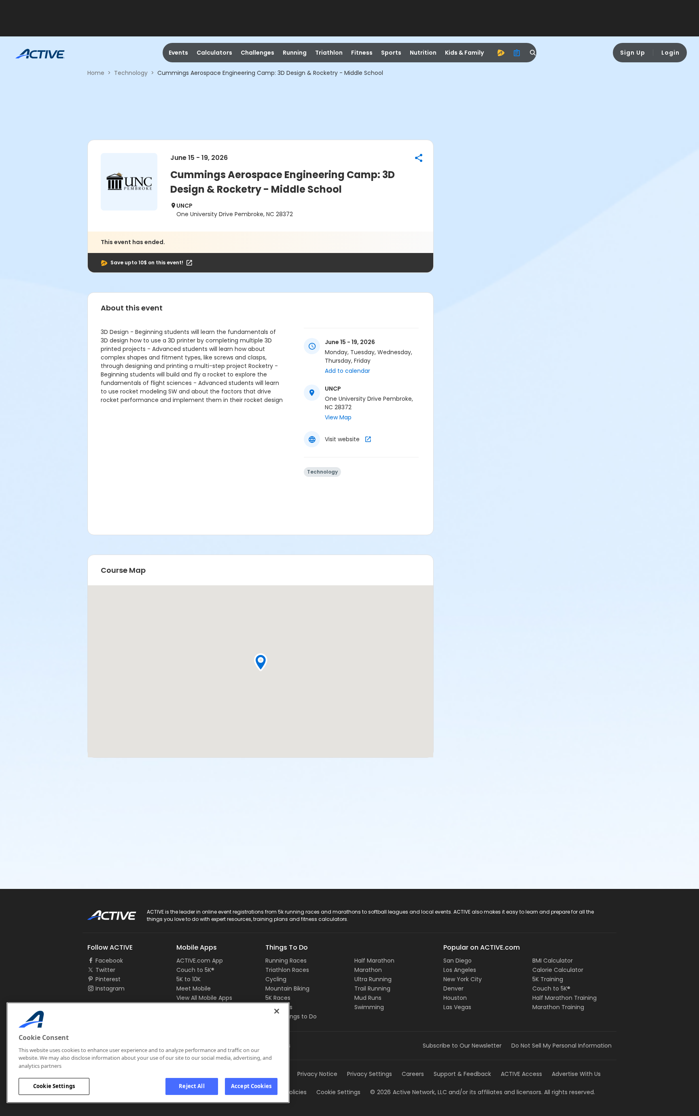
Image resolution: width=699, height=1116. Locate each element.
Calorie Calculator (557, 970)
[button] (419, 158)
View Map (338, 417)
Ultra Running (373, 979)
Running (295, 53)
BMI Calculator (552, 961)
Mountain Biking (287, 988)
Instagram (110, 988)
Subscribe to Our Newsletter (462, 1046)
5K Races (277, 998)
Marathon (368, 970)
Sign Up (632, 53)
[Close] (277, 1011)
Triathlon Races (287, 970)
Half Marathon (374, 961)
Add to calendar (347, 371)
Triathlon (329, 53)
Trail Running (372, 988)
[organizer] (517, 52)
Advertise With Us (576, 1074)
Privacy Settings (369, 1074)
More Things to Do (291, 1016)
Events (178, 53)
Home (95, 73)
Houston (455, 998)
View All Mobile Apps (204, 998)
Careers (413, 1074)
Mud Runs (367, 998)
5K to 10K (188, 979)
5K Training (547, 979)
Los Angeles (459, 970)
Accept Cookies (251, 1086)
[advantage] (501, 52)
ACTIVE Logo (104, 912)
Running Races (286, 961)
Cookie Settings (54, 1086)
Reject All (191, 1086)
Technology (131, 73)
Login (670, 53)
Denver (453, 988)
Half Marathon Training (564, 998)
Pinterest (108, 979)
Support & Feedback (462, 1074)
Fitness (362, 53)
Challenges (257, 53)
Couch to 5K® (195, 970)
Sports (391, 53)
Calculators (214, 53)
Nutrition (423, 53)
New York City (462, 979)
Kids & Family (464, 53)
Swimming (369, 1007)
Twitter (105, 970)
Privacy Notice (317, 1074)
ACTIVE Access (521, 1074)
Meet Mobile (193, 988)
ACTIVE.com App (199, 961)
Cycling (275, 979)
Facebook (109, 961)
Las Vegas (457, 1007)
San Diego (457, 961)
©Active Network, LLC (408, 1092)
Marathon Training (558, 1007)
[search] (533, 52)
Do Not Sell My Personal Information (561, 1046)
